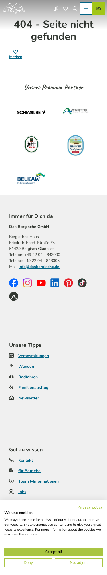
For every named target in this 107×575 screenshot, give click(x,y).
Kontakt (25, 460)
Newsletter (28, 398)
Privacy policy (90, 507)
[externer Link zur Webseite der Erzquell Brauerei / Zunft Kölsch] (31, 145)
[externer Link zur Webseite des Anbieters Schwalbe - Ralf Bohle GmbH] (31, 112)
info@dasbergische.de (39, 266)
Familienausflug (33, 387)
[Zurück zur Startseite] (14, 9)
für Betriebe (29, 471)
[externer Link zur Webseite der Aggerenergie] (76, 112)
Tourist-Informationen (38, 481)
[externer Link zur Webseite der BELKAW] (31, 178)
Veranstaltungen (33, 356)
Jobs (22, 492)
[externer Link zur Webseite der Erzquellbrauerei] (76, 145)
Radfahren (28, 377)
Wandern (26, 366)
